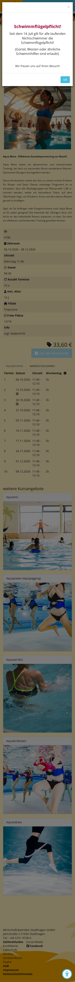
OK (65, 79)
